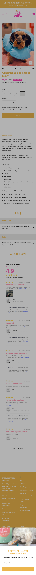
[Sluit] (33, 530)
